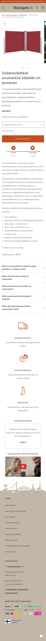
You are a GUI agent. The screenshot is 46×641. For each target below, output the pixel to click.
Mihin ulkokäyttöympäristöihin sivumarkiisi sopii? (16, 307)
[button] (3, 8)
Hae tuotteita (10, 505)
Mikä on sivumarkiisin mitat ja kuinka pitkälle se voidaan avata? (19, 267)
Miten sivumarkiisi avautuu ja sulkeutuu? (15, 277)
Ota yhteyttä (10, 551)
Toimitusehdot (11, 528)
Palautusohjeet (11, 540)
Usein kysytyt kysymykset (15, 511)
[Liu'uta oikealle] (28, 68)
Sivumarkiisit (23, 15)
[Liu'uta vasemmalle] (17, 68)
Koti (3, 15)
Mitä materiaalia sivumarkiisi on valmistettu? (16, 287)
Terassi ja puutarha (12, 15)
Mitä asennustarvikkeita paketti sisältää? (16, 297)
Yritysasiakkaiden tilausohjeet (17, 546)
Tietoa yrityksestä (12, 522)
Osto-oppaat (10, 517)
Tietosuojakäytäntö (13, 534)
